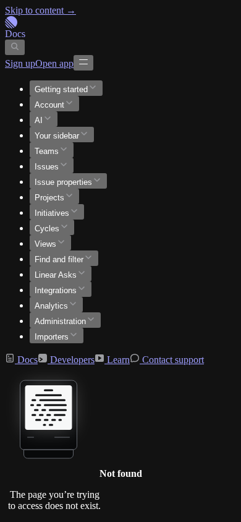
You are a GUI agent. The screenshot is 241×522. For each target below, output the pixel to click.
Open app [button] (54, 63)
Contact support (172, 359)
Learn (117, 359)
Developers (71, 359)
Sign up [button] (20, 63)
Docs (26, 359)
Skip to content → (40, 10)
